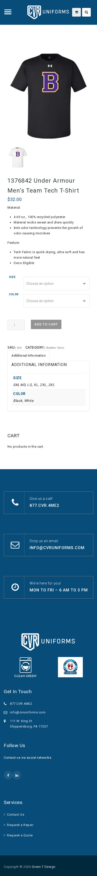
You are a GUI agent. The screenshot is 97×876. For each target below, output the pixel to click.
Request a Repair (20, 825)
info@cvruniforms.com (57, 547)
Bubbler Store (55, 347)
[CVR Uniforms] (48, 12)
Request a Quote (20, 835)
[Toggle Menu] (7, 11)
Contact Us (15, 814)
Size (12, 277)
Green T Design (43, 867)
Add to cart (46, 324)
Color (14, 294)
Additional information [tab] (28, 355)
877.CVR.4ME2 (44, 505)
